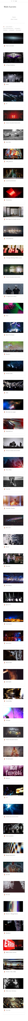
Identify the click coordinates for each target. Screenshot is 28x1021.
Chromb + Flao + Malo (11, 971)
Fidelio (7, 84)
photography (11, 30)
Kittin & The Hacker (10, 334)
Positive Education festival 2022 (13, 277)
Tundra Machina (9, 238)
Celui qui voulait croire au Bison (13, 450)
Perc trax (8, 894)
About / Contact (14, 19)
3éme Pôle (8, 142)
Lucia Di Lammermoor (11, 180)
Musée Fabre (9, 662)
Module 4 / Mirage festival (12, 913)
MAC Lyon (8, 527)
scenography (17, 28)
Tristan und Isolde (10, 45)
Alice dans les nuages (11, 412)
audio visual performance (8, 28)
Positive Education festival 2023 (13, 122)
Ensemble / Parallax (10, 508)
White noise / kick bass (11, 991)
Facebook (12, 1)
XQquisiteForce (9, 431)
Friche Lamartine (9, 836)
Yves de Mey (9, 701)
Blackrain (8, 778)
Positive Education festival (12, 739)
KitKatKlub (8, 933)
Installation (5, 30)
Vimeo (14, 1)
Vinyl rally (8, 1010)
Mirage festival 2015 (10, 855)
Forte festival (9, 624)
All (3, 26)
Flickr (16, 1)
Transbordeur (9, 200)
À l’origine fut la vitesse (11, 296)
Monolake (8, 566)
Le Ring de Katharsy (10, 65)
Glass (7, 315)
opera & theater (9, 26)
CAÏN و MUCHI (9, 161)
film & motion (18, 30)
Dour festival (8, 585)
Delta (7, 392)
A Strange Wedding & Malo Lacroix (14, 257)
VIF (6, 103)
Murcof (7, 546)
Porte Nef (8, 489)
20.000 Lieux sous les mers (12, 816)
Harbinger (8, 720)
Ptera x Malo (9, 469)
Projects (14, 17)
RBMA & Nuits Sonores (11, 952)
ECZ (7, 797)
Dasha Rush (8, 643)
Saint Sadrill (8, 681)
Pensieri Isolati (9, 373)
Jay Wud (8, 874)
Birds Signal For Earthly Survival (13, 219)
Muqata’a (8, 354)
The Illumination (9, 758)
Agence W (8, 604)
